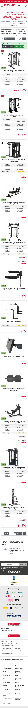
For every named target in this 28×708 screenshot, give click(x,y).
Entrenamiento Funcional (6, 690)
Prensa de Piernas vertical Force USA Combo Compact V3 (14, 422)
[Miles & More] (14, 614)
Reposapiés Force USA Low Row (14, 357)
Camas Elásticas (19, 668)
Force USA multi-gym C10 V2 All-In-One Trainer (14, 115)
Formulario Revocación (7, 653)
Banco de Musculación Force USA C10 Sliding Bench (14, 203)
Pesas (16, 675)
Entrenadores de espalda (6, 694)
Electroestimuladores (7, 698)
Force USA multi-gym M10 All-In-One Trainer (14, 71)
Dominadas (18, 693)
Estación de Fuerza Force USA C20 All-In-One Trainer (14, 160)
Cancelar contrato (14, 636)
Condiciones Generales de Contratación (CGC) (7, 644)
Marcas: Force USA (7, 46)
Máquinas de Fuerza (7, 10)
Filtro (24, 39)
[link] (5, 549)
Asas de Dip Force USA (14, 321)
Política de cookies (19, 644)
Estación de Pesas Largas (19, 686)
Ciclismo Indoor (6, 675)
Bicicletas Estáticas (19, 663)
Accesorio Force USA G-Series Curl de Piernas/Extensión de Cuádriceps (14, 289)
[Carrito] (26, 6)
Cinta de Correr (6, 665)
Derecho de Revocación (20, 651)
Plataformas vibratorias (18, 699)
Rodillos (17, 682)
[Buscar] (22, 5)
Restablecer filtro (19, 46)
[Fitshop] (9, 5)
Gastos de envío (5, 651)
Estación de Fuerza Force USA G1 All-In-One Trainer (14, 243)
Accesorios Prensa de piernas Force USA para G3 (14, 389)
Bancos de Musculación (18, 672)
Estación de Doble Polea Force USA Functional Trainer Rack (14, 468)
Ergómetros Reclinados (18, 679)
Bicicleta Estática (7, 682)
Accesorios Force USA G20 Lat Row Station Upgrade (14, 508)
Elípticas (4, 663)
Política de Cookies (6, 648)
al (7, 630)
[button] (24, 533)
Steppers (5, 685)
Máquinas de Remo (19, 665)
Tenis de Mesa (6, 671)
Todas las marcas (7, 703)
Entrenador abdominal (18, 690)
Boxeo (4, 678)
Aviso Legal (17, 648)
